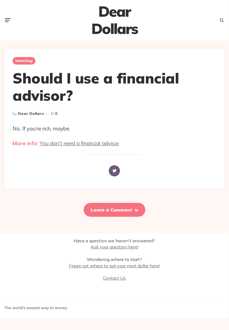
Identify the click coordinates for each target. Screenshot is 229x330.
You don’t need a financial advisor (79, 143)
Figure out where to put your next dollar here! (114, 266)
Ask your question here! (114, 247)
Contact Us (114, 278)
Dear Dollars (114, 20)
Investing (24, 60)
